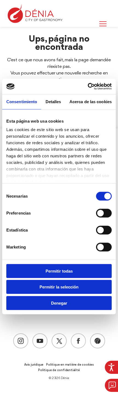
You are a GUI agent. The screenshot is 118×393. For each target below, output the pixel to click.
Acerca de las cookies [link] (90, 101)
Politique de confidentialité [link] (59, 370)
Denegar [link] (59, 302)
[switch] (104, 213)
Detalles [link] (53, 101)
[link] (111, 367)
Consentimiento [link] (21, 101)
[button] (111, 385)
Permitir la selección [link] (59, 287)
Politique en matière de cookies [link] (70, 364)
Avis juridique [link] (33, 364)
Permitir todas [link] (59, 270)
